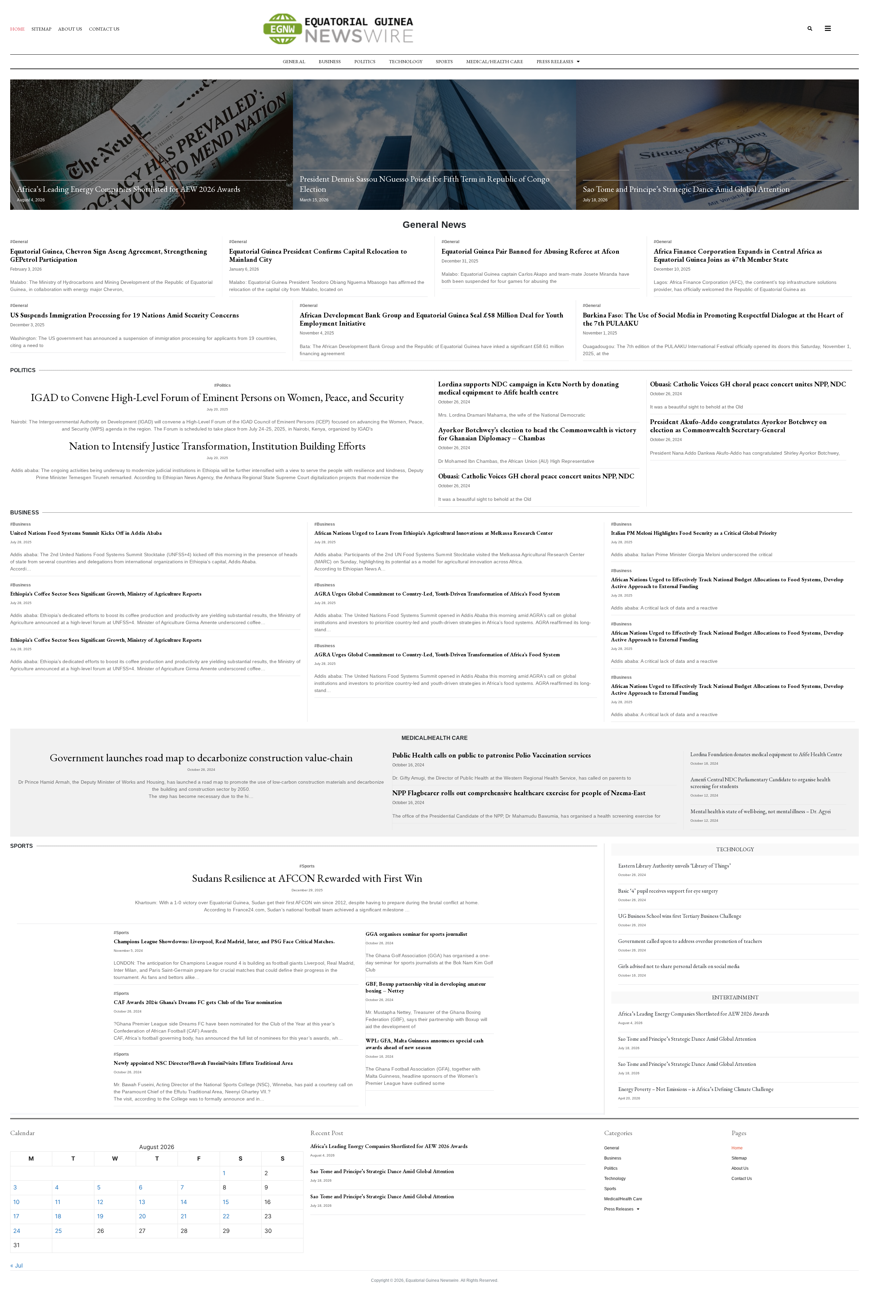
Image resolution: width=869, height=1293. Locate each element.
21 (184, 1216)
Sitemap (41, 29)
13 (142, 1202)
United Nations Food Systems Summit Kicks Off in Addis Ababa (86, 532)
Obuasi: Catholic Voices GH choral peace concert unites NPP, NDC (536, 476)
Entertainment (735, 997)
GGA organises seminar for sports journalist (416, 933)
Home (17, 29)
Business (330, 61)
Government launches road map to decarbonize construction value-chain (201, 757)
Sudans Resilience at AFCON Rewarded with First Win (307, 878)
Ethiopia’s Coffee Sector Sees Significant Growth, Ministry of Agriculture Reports (106, 593)
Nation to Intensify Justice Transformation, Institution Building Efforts (217, 446)
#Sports (307, 866)
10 (16, 1202)
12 (100, 1202)
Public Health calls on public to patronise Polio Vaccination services (491, 755)
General (294, 61)
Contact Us (104, 29)
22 (226, 1216)
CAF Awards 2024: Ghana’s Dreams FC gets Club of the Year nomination (198, 1002)
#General (19, 241)
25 (58, 1230)
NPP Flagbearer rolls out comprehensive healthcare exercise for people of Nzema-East (519, 792)
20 (142, 1216)
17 (16, 1216)
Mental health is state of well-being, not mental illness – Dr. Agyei (760, 811)
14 (184, 1202)
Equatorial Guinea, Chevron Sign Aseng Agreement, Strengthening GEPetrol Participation (108, 255)
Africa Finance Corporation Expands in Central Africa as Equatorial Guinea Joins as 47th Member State (738, 255)
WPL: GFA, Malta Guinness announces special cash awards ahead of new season (424, 1044)
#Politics (222, 385)
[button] (810, 29)
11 (57, 1202)
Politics (364, 61)
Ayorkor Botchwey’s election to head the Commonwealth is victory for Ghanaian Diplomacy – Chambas (537, 433)
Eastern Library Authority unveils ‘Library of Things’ (674, 865)
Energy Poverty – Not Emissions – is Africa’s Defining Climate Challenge (696, 1089)
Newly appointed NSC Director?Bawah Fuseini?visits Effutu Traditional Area (203, 1063)
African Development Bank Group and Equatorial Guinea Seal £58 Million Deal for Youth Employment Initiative (431, 319)
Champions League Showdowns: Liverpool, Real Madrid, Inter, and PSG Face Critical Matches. (224, 941)
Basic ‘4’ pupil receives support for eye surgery (668, 890)
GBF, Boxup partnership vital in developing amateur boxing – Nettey (426, 987)
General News (434, 224)
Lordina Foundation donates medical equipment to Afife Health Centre (766, 754)
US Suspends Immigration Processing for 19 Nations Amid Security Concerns (124, 315)
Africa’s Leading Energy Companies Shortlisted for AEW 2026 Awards (128, 189)
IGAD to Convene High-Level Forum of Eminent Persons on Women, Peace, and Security (217, 397)
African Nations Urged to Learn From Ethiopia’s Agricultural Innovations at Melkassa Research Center (433, 532)
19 (100, 1216)
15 (226, 1202)
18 (58, 1216)
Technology (405, 61)
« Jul (16, 1265)
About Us (70, 29)
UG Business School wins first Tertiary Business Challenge (679, 915)
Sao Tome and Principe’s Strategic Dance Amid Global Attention (686, 189)
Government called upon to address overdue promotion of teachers (690, 941)
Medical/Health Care (494, 61)
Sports (444, 61)
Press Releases (555, 61)
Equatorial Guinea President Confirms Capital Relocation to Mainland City (318, 255)
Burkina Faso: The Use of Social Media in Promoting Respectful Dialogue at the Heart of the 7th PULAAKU (713, 319)
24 (16, 1230)
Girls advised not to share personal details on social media (679, 966)
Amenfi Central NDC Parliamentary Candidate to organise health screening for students (760, 783)
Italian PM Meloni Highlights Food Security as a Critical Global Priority (694, 532)
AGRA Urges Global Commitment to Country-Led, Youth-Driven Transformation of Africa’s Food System (437, 593)
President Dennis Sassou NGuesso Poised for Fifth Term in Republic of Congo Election (425, 184)
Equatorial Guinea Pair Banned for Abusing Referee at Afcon (531, 251)
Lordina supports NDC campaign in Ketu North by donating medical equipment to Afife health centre (528, 388)
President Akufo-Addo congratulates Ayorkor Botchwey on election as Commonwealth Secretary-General (738, 425)
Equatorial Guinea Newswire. (433, 1280)
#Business (20, 524)
